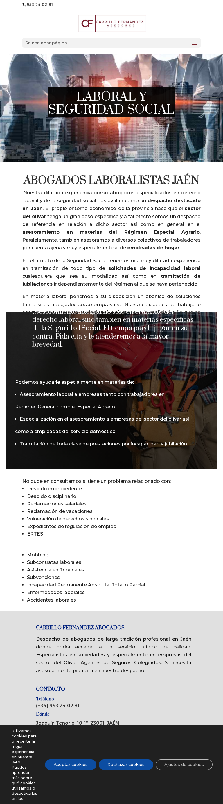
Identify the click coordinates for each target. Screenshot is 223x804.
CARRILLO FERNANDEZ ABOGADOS (80, 628)
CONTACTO (50, 689)
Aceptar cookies (71, 764)
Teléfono (45, 699)
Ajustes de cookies (184, 764)
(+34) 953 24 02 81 (58, 705)
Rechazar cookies (126, 764)
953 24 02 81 (40, 4)
